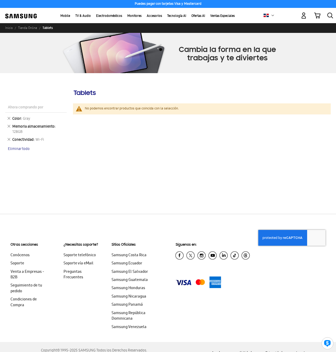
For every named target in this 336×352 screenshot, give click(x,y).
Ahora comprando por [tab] (25, 108)
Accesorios (154, 16)
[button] (272, 15)
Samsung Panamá (127, 305)
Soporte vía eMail (78, 263)
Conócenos (20, 255)
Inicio (9, 28)
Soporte (17, 263)
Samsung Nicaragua (129, 297)
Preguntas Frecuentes (73, 275)
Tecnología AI (176, 16)
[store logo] (21, 12)
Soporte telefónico (80, 255)
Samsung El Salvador (130, 272)
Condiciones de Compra (23, 302)
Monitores (134, 16)
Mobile (65, 16)
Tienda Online (27, 28)
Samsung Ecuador (127, 263)
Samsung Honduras (128, 288)
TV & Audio (83, 16)
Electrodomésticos (109, 16)
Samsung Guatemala (130, 280)
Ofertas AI (198, 16)
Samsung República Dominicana (128, 316)
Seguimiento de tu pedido (26, 288)
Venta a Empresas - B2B (27, 275)
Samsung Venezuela (129, 327)
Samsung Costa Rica (129, 255)
